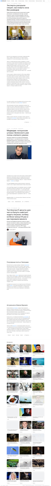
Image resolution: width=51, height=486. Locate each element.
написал (12, 180)
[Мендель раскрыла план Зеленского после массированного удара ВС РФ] (25, 414)
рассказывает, (26, 316)
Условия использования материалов (30, 485)
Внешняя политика (20, 128)
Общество (19, 3)
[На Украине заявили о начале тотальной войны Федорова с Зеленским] (38, 452)
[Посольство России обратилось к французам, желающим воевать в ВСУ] (38, 478)
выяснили (14, 325)
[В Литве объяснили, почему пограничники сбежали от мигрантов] (25, 401)
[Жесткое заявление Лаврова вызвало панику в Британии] (25, 350)
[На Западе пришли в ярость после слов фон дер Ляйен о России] (25, 363)
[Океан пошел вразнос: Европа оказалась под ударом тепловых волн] (38, 363)
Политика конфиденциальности (46, 485)
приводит (20, 102)
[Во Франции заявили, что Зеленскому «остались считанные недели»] (38, 350)
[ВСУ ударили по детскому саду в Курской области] (38, 414)
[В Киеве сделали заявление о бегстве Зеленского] (25, 376)
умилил (17, 275)
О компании (3, 485)
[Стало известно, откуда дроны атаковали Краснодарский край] (25, 440)
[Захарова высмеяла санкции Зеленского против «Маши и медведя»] (13, 478)
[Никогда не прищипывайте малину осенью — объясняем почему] (38, 389)
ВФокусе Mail (15, 3)
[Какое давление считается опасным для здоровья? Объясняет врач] (25, 389)
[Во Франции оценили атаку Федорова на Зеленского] (25, 427)
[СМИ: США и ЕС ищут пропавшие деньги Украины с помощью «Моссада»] (13, 452)
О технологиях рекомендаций (38, 485)
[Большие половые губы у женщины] (13, 350)
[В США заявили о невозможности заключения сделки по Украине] (38, 401)
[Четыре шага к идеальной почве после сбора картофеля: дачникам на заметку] (38, 465)
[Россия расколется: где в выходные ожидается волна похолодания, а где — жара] (13, 363)
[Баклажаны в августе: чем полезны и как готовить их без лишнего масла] (13, 401)
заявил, (11, 285)
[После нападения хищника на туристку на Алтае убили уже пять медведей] (13, 440)
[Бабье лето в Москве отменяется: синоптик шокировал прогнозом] (13, 389)
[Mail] (1, 1)
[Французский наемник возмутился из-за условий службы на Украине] (38, 427)
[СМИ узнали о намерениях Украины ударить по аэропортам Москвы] (38, 376)
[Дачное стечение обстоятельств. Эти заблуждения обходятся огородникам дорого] (13, 427)
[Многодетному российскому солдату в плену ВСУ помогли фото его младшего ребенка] (13, 376)
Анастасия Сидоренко (12, 229)
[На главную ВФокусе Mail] (4, 1)
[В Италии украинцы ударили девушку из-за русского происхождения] (38, 440)
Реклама (7, 485)
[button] (19, 33)
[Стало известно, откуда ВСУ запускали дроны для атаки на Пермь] (25, 465)
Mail (1, 485)
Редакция (24, 485)
